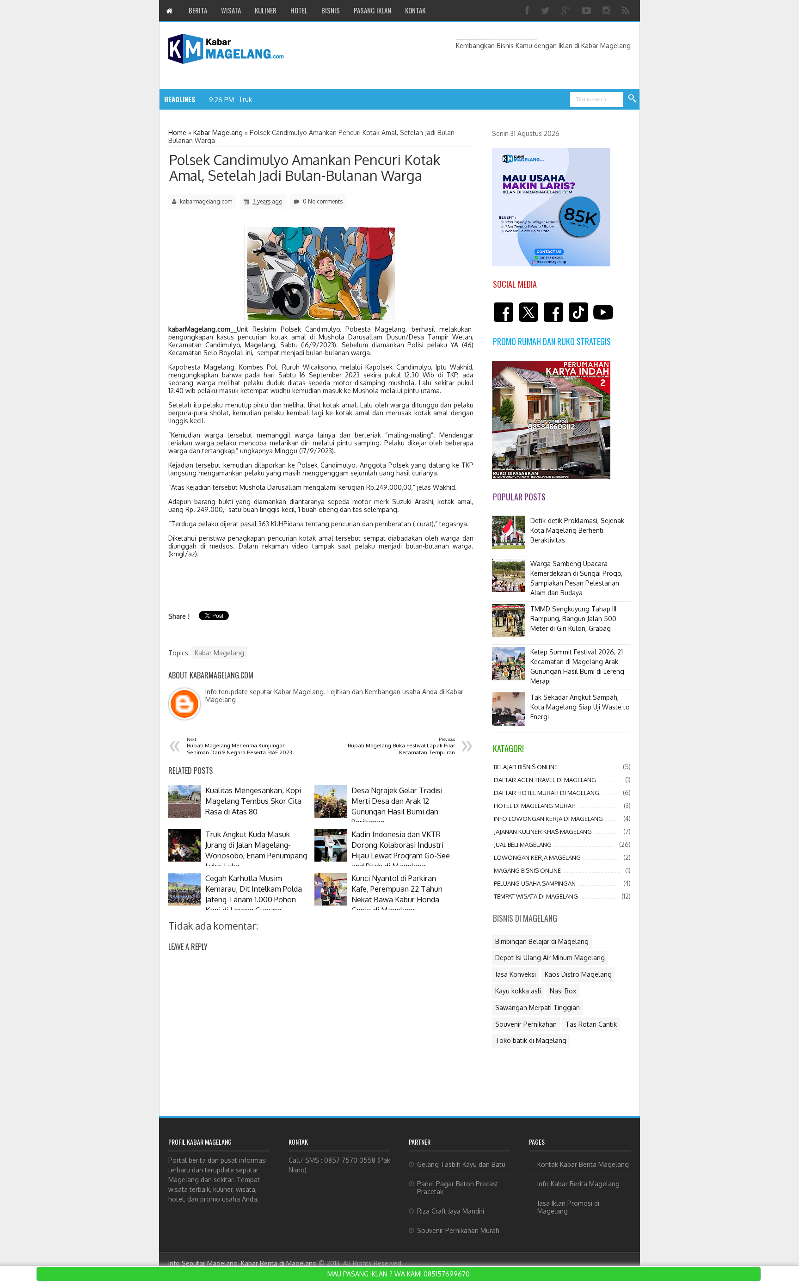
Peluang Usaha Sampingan (535, 883)
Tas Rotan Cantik (591, 1024)
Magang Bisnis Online (527, 870)
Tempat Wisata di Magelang (536, 896)
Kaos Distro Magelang (578, 974)
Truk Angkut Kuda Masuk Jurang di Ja (294, 99)
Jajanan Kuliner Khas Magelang (543, 831)
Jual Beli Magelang (523, 844)
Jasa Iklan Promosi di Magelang (568, 1207)
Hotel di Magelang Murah (535, 805)
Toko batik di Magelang (530, 1040)
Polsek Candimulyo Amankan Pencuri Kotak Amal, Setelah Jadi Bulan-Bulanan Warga (304, 167)
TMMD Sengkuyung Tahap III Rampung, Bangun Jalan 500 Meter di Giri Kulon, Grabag (573, 618)
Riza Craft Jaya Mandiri (450, 1211)
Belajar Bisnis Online (526, 766)
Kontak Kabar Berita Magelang (583, 1164)
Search (632, 99)
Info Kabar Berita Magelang (578, 1184)
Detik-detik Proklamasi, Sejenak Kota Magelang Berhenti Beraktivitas (577, 530)
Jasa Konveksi (515, 974)
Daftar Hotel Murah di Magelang (546, 792)
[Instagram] (607, 10)
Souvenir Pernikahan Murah (458, 1230)
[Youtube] (587, 10)
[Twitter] (546, 10)
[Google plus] (566, 10)
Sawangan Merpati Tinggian (537, 1007)
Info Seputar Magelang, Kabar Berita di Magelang (242, 1263)
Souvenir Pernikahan (526, 1024)
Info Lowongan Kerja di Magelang (548, 818)
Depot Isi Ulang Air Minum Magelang (550, 958)
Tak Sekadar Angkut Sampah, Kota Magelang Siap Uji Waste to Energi (580, 707)
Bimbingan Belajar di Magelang (542, 941)
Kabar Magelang (219, 653)
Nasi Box (563, 991)
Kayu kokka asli (518, 991)
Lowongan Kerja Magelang (537, 857)
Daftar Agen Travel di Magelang (545, 779)
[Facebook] (528, 10)
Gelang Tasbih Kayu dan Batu (461, 1164)
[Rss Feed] (627, 10)
